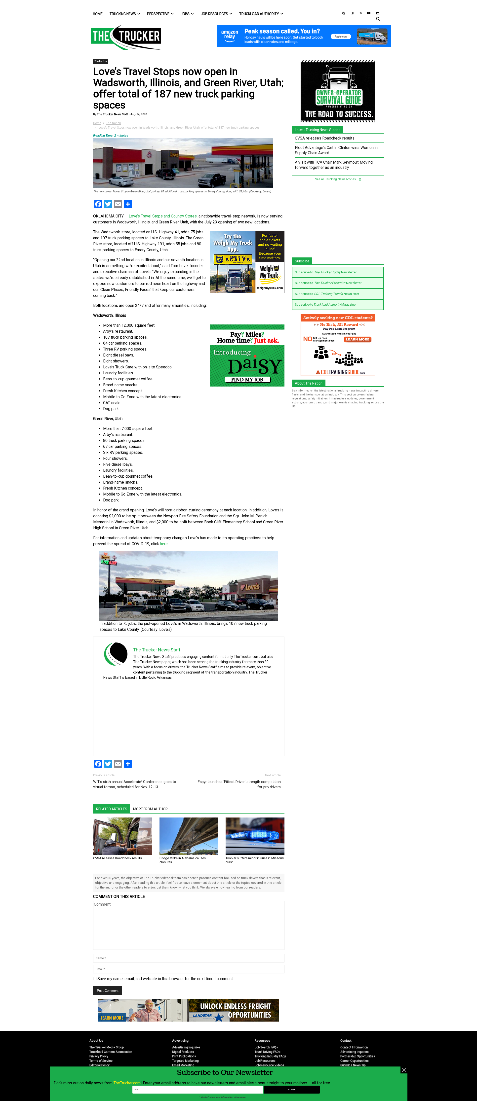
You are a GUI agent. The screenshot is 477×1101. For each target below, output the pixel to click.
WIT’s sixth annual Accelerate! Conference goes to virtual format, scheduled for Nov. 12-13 (134, 784)
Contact (346, 1040)
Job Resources (214, 14)
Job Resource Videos (269, 1065)
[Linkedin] (375, 12)
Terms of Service (101, 1061)
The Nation (101, 61)
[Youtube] (367, 12)
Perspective (158, 14)
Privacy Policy (98, 1056)
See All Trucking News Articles (336, 179)
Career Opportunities (354, 1061)
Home (98, 14)
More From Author (150, 809)
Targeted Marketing (185, 1061)
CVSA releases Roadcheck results (117, 858)
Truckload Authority (259, 14)
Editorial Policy (99, 1065)
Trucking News (123, 14)
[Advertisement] (237, 716)
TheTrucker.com (127, 1083)
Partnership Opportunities (357, 1056)
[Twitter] (359, 12)
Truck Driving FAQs (267, 1052)
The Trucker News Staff (112, 114)
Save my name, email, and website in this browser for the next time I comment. (165, 978)
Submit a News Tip (352, 1065)
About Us (96, 1040)
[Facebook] (342, 12)
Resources (262, 1040)
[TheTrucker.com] (123, 37)
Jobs (185, 14)
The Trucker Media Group (106, 1047)
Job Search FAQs (266, 1047)
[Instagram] (350, 12)
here (164, 543)
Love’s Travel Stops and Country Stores (163, 216)
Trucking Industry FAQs (270, 1056)
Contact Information (354, 1047)
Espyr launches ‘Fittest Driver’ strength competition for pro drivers (239, 784)
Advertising (180, 1040)
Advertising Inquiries (186, 1047)
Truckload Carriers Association (110, 1052)
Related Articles (111, 809)
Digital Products (183, 1052)
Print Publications (184, 1056)
